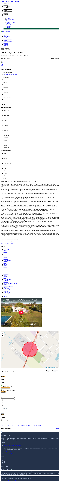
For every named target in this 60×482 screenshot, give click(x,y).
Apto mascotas (7, 272)
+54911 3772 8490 (8, 453)
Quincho (6, 276)
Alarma (5, 284)
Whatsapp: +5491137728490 (35, 425)
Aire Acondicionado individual (11, 283)
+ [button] (2, 333)
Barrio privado (7, 290)
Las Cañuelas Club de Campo (10, 74)
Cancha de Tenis (7, 292)
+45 (2, 65)
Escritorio (6, 261)
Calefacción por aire (8, 286)
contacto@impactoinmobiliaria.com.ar (9, 425)
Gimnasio (6, 282)
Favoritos (6, 45)
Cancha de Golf (7, 291)
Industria (6, 10)
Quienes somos (7, 3)
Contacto (6, 13)
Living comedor (7, 260)
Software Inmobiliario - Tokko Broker (9, 480)
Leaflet (46, 367)
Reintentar (3, 391)
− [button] (2, 335)
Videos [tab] (5, 296)
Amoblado (6, 287)
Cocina (5, 257)
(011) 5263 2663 (7, 452)
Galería (5, 264)
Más (4, 15)
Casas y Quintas (7, 6)
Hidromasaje (6, 274)
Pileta (5, 278)
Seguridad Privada (8, 293)
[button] (7, 243)
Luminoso (6, 280)
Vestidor (5, 267)
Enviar (2, 414)
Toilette (5, 265)
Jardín (5, 263)
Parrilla (5, 275)
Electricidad (6, 249)
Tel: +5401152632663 (23, 425)
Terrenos (6, 5)
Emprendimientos (8, 11)
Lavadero (6, 259)
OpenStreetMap (52, 367)
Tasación (6, 14)
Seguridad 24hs (7, 279)
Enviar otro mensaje (5, 387)
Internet (5, 252)
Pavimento (6, 250)
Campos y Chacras (8, 9)
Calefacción (6, 288)
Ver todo (57, 428)
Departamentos (7, 7)
